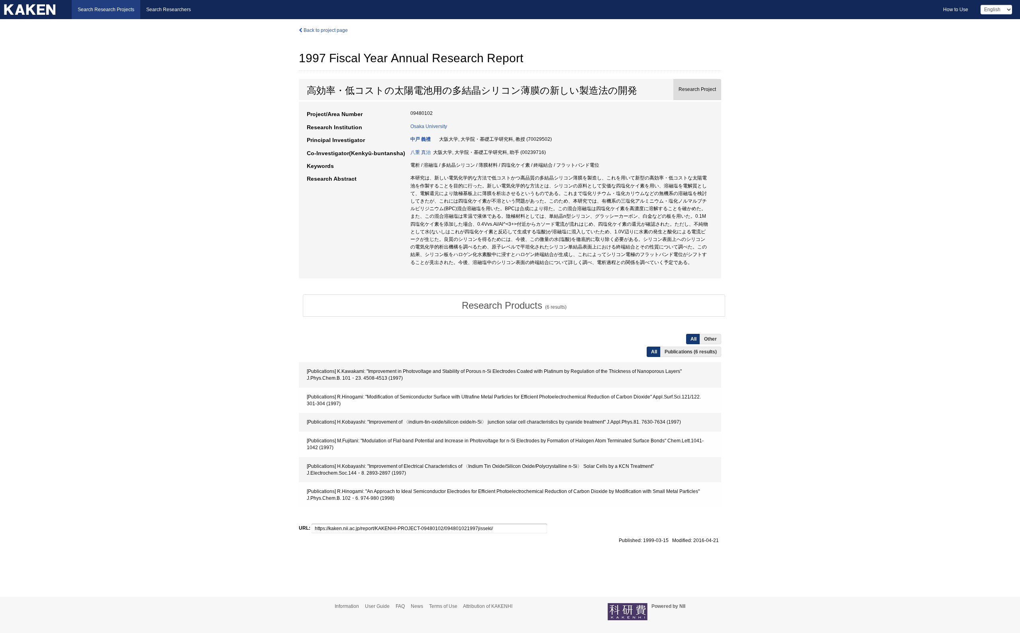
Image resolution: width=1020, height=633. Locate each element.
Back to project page (325, 30)
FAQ (400, 606)
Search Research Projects (106, 9)
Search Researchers (168, 9)
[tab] (514, 305)
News (417, 606)
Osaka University (428, 126)
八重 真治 (420, 152)
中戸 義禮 (420, 139)
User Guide (377, 606)
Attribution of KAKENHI (487, 606)
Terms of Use (443, 606)
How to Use (955, 9)
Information (347, 606)
